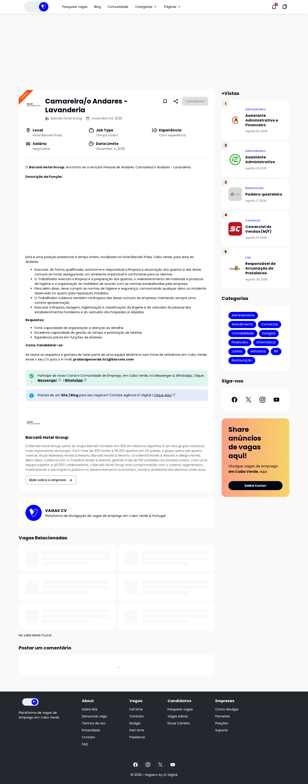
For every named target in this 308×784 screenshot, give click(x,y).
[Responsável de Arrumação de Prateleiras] (235, 268)
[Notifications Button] (273, 6)
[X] (248, 399)
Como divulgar (227, 709)
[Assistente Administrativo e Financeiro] (235, 120)
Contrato (136, 716)
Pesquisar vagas (74, 7)
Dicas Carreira (179, 723)
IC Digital (170, 775)
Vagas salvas (178, 716)
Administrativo (255, 109)
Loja (248, 257)
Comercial (252, 220)
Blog (97, 7)
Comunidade (118, 7)
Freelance (137, 737)
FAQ (85, 744)
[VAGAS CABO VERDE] (37, 7)
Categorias (143, 7)
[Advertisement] (154, 51)
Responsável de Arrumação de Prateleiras (260, 268)
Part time (136, 730)
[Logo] (30, 702)
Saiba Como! (255, 485)
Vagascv (151, 775)
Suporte (221, 730)
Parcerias (222, 716)
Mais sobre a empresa (48, 480)
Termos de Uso (94, 723)
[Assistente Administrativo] (235, 159)
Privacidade (91, 730)
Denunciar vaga (94, 716)
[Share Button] (175, 101)
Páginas (170, 7)
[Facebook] (234, 399)
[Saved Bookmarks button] (284, 6)
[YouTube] (276, 399)
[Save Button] (165, 101)
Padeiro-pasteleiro (263, 194)
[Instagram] (262, 399)
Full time (136, 709)
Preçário (221, 723)
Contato (88, 737)
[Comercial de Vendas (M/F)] (235, 229)
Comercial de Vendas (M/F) (258, 229)
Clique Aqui (162, 395)
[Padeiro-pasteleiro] (235, 194)
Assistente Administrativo (260, 159)
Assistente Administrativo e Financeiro (261, 120)
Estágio (135, 723)
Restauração (254, 188)
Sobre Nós (89, 709)
